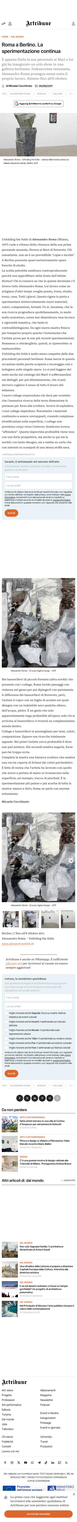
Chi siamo (7, 1436)
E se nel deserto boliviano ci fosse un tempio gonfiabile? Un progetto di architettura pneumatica (44, 1289)
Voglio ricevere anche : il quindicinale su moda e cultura (40, 1038)
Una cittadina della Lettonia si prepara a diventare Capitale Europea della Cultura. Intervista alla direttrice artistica (46, 1269)
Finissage (45, 1422)
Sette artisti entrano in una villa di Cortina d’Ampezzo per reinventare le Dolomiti (42, 1123)
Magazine (46, 1395)
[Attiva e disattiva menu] (3, 23)
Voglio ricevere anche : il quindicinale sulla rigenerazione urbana (34, 1032)
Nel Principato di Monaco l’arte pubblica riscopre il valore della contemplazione (47, 1307)
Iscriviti (11, 513)
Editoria (6, 1409)
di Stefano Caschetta (31, 1296)
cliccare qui (14, 963)
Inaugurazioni (48, 1418)
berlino (41, 93)
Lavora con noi (10, 1451)
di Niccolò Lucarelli (30, 1276)
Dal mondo (17, 36)
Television (7, 1429)
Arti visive (7, 1390)
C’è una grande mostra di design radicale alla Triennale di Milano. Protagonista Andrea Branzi (46, 1162)
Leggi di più (69, 1180)
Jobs (4, 1424)
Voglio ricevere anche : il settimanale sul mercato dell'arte (37, 1023)
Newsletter (46, 1400)
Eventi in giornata (50, 1427)
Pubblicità (7, 1441)
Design (23, 1157)
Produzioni (46, 1446)
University (46, 1436)
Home (5, 36)
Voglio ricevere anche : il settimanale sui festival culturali (39, 1047)
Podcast (45, 1404)
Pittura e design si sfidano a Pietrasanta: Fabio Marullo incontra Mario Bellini (45, 1142)
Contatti (6, 1446)
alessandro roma (20, 93)
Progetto (7, 1395)
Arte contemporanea (32, 1117)
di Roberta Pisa (28, 1128)
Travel (44, 1441)
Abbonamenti (48, 1390)
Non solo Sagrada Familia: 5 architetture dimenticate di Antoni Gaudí (41, 1248)
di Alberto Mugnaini (31, 1147)
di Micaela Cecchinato (19, 86)
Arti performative (11, 1404)
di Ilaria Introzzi (28, 1167)
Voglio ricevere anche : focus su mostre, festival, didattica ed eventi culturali (37, 1015)
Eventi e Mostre (49, 1413)
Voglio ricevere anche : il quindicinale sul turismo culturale (40, 1043)
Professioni (8, 1400)
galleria (57, 93)
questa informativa (61, 500)
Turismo (6, 1414)
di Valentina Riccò (30, 1312)
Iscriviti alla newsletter (38, 1513)
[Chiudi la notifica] (74, 1494)
